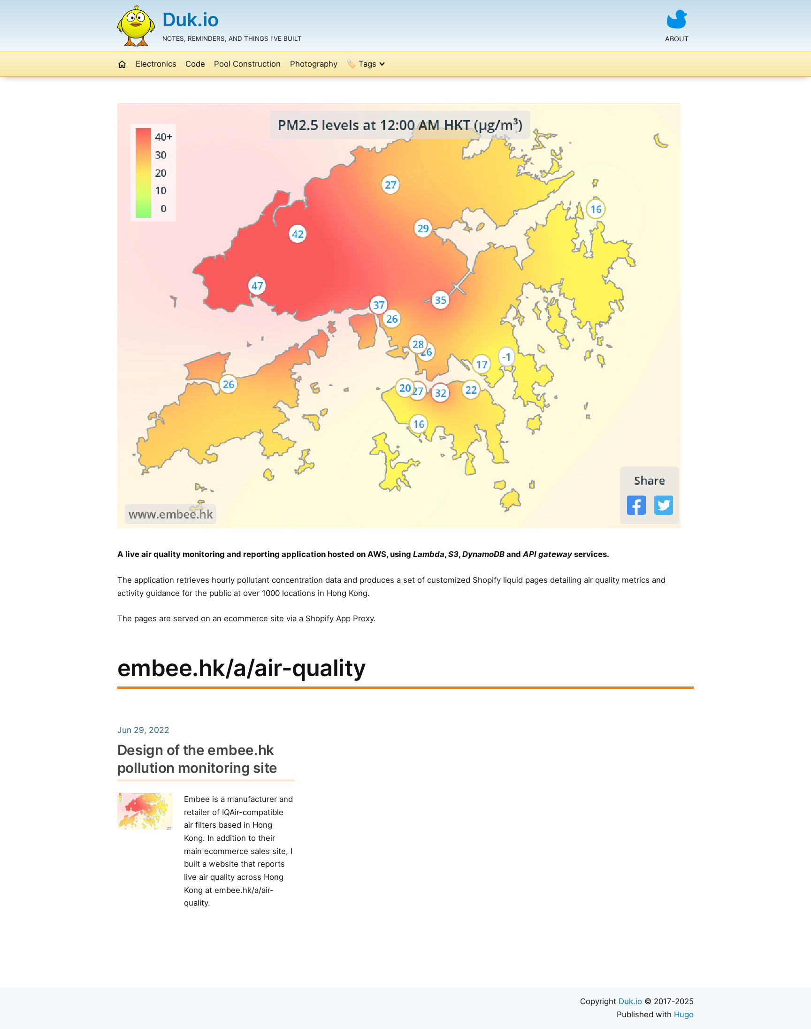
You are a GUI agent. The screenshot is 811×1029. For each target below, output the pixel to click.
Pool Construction (247, 64)
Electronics (156, 64)
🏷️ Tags (361, 64)
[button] (122, 64)
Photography (313, 64)
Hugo (684, 1014)
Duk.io (190, 19)
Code (195, 64)
